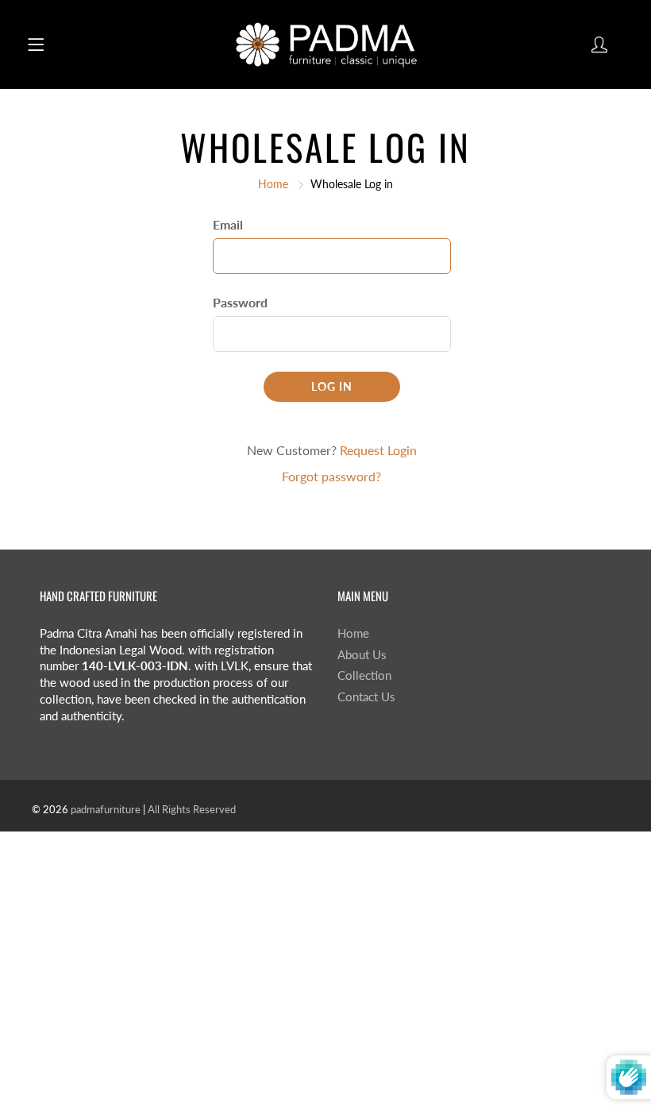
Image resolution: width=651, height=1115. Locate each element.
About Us (362, 655)
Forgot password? (331, 476)
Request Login (378, 449)
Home (273, 184)
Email (228, 224)
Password (240, 302)
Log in (331, 386)
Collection (364, 675)
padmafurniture (106, 809)
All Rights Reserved (192, 809)
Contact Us (366, 697)
